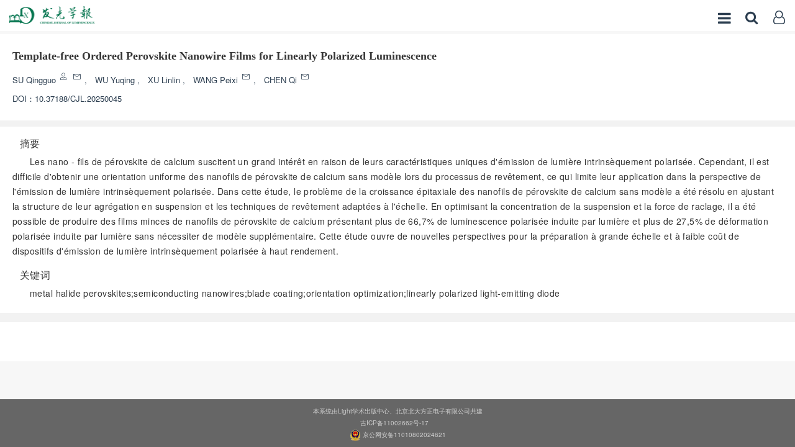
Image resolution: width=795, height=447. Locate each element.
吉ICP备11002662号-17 (394, 422)
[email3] (247, 77)
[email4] (306, 77)
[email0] (78, 77)
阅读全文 (397, 338)
